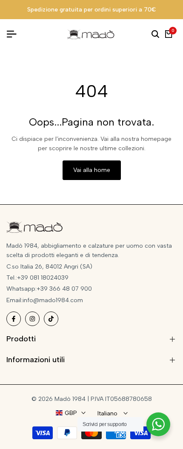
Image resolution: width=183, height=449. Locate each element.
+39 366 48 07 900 (64, 288)
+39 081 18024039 (43, 277)
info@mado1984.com (53, 300)
